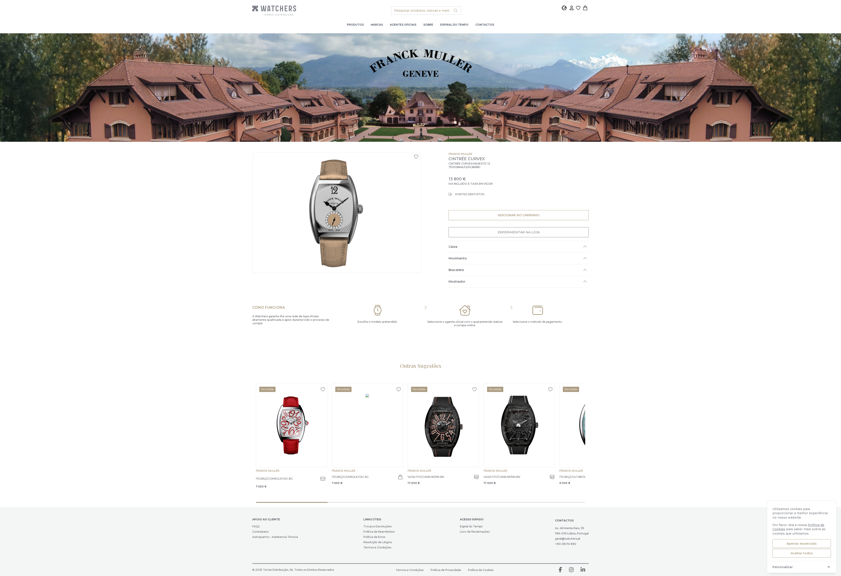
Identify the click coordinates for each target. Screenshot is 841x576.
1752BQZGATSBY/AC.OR (575, 477)
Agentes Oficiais (403, 24)
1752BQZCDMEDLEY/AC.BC (274, 478)
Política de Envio (374, 537)
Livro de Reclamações (474, 531)
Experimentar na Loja (519, 232)
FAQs (256, 526)
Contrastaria (260, 531)
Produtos (355, 24)
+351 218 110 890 (565, 544)
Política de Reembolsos (379, 531)
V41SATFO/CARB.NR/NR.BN (426, 477)
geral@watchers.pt (567, 538)
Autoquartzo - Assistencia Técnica (275, 537)
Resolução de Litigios (377, 542)
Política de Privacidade (446, 570)
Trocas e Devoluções (377, 526)
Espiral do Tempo (454, 24)
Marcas (377, 24)
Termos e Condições (377, 547)
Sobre (428, 24)
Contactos (484, 24)
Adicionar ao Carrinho (518, 215)
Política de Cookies (480, 570)
